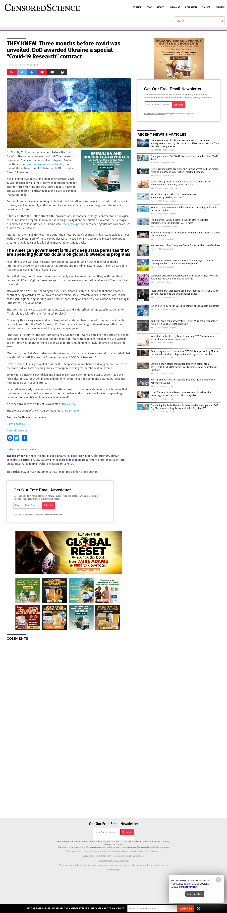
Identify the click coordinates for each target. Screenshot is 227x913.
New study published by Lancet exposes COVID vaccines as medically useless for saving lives (182, 338)
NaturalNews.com (17, 430)
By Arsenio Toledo (170, 188)
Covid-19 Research (55, 459)
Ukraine (65, 463)
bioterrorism (101, 455)
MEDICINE (175, 7)
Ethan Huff (31, 64)
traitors (43, 463)
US (72, 463)
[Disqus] (69, 684)
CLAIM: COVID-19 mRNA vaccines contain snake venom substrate (185, 306)
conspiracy (13, 459)
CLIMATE (220, 7)
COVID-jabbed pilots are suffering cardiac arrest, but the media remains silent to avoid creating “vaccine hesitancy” (184, 170)
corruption (27, 459)
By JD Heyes (167, 282)
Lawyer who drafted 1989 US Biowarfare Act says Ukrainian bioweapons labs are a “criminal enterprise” (182, 262)
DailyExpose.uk (16, 424)
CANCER (206, 7)
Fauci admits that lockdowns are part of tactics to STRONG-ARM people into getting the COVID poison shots (184, 292)
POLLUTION (191, 7)
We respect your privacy (96, 847)
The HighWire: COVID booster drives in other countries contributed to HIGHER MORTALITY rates (179, 221)
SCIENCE (137, 7)
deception (74, 459)
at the (67, 404)
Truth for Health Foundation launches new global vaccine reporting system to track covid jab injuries (181, 394)
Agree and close (194, 894)
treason (54, 463)
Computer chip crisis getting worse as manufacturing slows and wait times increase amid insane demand (184, 277)
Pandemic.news (70, 410)
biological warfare (58, 455)
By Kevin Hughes (169, 201)
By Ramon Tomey (170, 226)
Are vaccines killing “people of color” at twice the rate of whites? (185, 245)
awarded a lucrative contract (43, 164)
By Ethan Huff (168, 150)
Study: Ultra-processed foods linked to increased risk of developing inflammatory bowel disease (181, 183)
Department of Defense (96, 459)
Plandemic (30, 463)
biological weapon (81, 455)
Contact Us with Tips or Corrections (113, 860)
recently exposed (73, 224)
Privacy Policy (113, 870)
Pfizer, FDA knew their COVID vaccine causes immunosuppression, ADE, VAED (174, 196)
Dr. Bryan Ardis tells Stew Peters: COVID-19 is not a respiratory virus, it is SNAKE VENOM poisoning (184, 322)
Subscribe (185, 908)
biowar (115, 455)
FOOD (149, 7)
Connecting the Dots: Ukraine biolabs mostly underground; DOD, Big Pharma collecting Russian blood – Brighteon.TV (185, 407)
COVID (39, 459)
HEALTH (161, 7)
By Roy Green (168, 412)
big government (36, 455)
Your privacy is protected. (23, 515)
